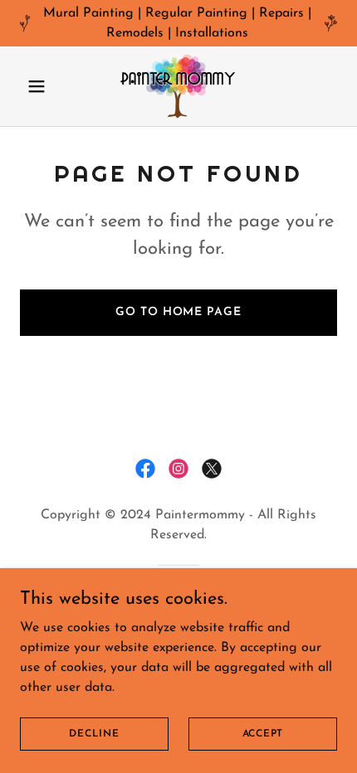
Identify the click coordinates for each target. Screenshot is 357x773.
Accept (263, 733)
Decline (94, 733)
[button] (43, 86)
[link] (178, 86)
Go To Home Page (178, 312)
